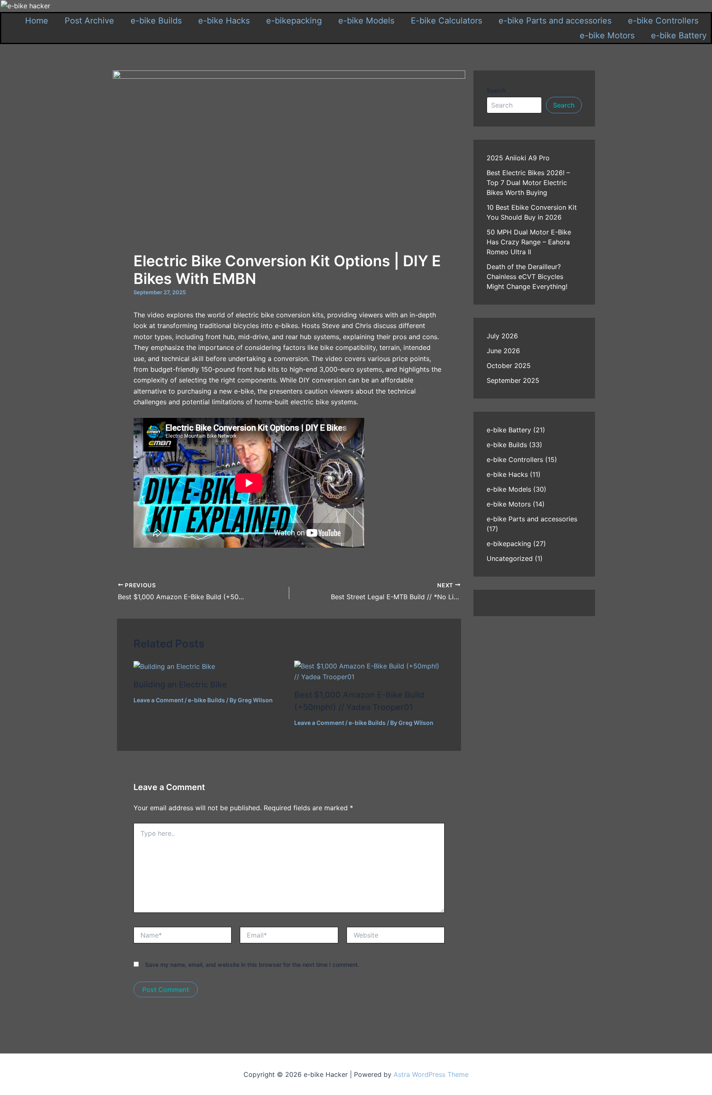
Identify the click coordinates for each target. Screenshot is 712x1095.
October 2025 (509, 365)
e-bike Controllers (663, 21)
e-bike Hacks (224, 21)
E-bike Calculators (446, 21)
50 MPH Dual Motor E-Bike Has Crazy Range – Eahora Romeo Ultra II (529, 242)
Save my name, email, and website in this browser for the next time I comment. (252, 964)
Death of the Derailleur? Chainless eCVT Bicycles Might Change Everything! (527, 277)
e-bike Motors (607, 35)
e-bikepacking (294, 21)
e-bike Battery (679, 35)
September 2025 (513, 380)
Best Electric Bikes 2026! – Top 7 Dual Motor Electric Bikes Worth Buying (528, 183)
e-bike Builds (156, 21)
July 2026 (502, 336)
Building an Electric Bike (180, 684)
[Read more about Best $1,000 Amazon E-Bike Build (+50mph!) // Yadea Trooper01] (369, 670)
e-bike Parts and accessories (555, 21)
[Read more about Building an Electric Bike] (174, 666)
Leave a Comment (158, 699)
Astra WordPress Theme (430, 1074)
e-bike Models (366, 21)
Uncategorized (510, 558)
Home (36, 21)
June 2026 (503, 351)
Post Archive (89, 21)
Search (496, 90)
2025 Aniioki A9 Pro (518, 158)
